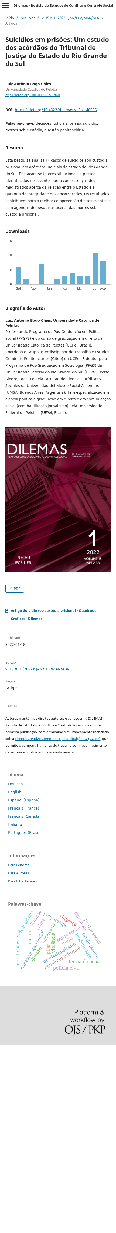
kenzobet (8, 1061)
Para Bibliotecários (23, 881)
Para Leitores (18, 864)
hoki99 (6, 1189)
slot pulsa (9, 1134)
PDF (16, 588)
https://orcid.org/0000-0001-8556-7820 (32, 95)
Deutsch (15, 783)
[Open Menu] (5, 5)
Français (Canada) (24, 816)
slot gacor (9, 1097)
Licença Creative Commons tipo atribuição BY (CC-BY (57, 738)
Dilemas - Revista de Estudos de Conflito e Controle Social (63, 5)
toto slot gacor (13, 1171)
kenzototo (9, 1079)
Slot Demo (9, 1125)
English (15, 791)
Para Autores (18, 873)
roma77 (7, 1153)
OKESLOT (8, 1070)
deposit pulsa (12, 1106)
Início (9, 17)
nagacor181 (10, 1143)
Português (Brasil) (24, 832)
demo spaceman (15, 1180)
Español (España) (23, 800)
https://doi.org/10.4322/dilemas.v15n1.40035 (56, 109)
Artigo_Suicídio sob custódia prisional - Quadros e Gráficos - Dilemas (54, 614)
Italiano (15, 824)
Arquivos (28, 17)
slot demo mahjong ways (22, 1051)
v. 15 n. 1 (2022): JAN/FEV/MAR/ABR (70, 17)
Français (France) (23, 808)
